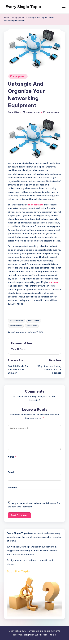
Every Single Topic (23, 6)
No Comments (53, 112)
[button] (18, 349)
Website (12, 487)
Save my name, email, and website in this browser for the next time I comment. (34, 505)
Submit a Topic (18, 571)
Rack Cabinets (16, 326)
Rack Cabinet (33, 321)
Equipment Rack (16, 321)
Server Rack (32, 326)
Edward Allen (21, 343)
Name (12, 456)
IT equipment (18, 76)
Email (12, 472)
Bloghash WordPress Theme (39, 634)
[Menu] (63, 7)
